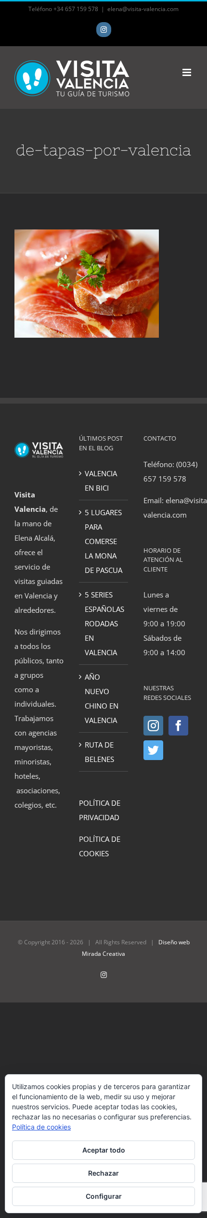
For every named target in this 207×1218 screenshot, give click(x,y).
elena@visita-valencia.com (143, 9)
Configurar (104, 1196)
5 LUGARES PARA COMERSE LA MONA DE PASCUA (103, 541)
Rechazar (103, 1173)
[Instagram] (153, 726)
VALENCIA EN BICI (101, 481)
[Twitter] (153, 750)
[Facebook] (178, 726)
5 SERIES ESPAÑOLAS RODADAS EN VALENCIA (104, 623)
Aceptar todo (103, 1150)
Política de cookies (41, 1127)
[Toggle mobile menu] (187, 72)
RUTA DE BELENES (99, 752)
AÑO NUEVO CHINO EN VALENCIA (101, 698)
